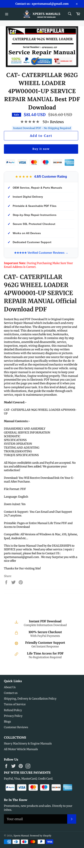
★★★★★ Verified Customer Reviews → (41, 252)
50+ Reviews (53, 122)
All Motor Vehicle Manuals (21, 749)
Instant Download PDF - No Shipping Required (42, 128)
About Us (10, 687)
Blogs (7, 721)
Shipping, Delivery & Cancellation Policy (30, 698)
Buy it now (41, 149)
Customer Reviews (16, 727)
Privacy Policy (13, 716)
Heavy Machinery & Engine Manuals (28, 743)
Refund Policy (13, 710)
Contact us (11, 693)
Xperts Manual (21, 835)
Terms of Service (15, 704)
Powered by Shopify (40, 835)
